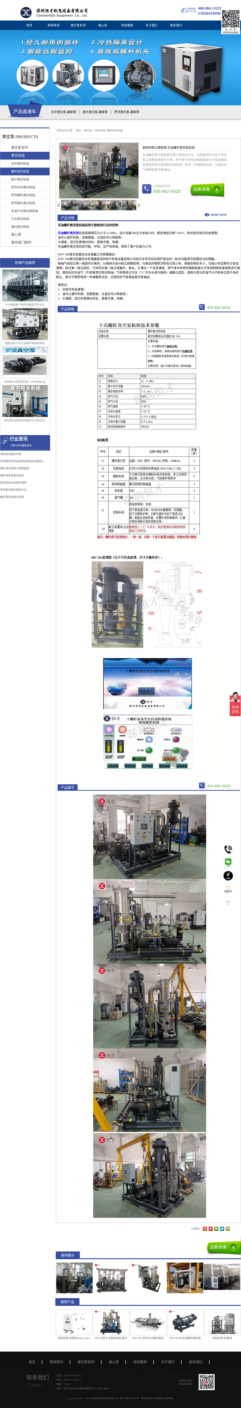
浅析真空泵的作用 (10, 454)
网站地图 (145, 1398)
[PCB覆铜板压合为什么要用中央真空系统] (111, 1264)
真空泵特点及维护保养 (13, 482)
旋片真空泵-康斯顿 (95, 112)
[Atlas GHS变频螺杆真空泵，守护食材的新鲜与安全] (74, 1264)
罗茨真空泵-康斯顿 (126, 112)
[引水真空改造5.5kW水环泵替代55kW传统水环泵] (148, 1264)
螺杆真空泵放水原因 (12, 497)
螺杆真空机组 (115, 130)
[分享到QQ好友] (222, 1229)
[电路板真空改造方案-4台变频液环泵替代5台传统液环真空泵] (185, 1264)
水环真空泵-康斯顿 (63, 112)
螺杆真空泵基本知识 (12, 475)
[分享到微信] (216, 1229)
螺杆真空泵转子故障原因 (14, 468)
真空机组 (100, 130)
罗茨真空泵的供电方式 (13, 489)
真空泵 (88, 130)
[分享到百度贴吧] (205, 1229)
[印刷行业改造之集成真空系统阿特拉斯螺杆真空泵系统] (222, 1264)
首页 (29, 25)
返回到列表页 (216, 215)
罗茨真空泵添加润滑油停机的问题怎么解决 (25, 461)
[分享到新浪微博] (210, 1229)
